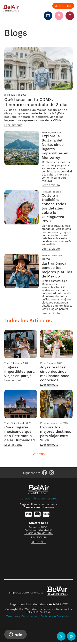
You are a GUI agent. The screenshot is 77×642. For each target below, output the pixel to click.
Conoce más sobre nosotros (38, 498)
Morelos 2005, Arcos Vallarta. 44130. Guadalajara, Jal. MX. (38, 530)
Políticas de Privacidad (55, 616)
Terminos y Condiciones (22, 616)
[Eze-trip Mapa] (38, 561)
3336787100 (38, 541)
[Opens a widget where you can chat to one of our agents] (15, 635)
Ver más (39, 454)
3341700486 (63, 5)
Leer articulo (13, 125)
